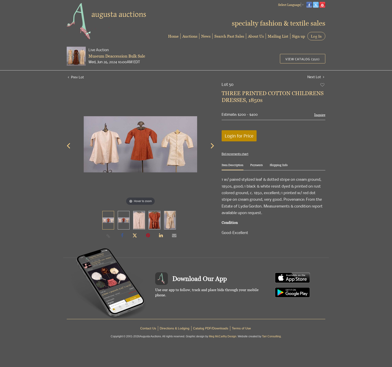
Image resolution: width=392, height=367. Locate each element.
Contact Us (148, 328)
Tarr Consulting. (272, 336)
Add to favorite (322, 84)
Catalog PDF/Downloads (210, 328)
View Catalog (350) (302, 59)
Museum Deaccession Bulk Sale (116, 56)
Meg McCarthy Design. (223, 336)
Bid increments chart (235, 154)
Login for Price (239, 136)
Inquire (319, 114)
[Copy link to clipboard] (108, 236)
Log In (316, 36)
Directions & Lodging (174, 328)
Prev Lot (77, 77)
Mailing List (278, 36)
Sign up (298, 36)
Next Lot (314, 77)
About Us (256, 36)
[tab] (232, 166)
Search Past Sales (229, 36)
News (206, 36)
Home (173, 36)
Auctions (189, 36)
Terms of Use (241, 328)
